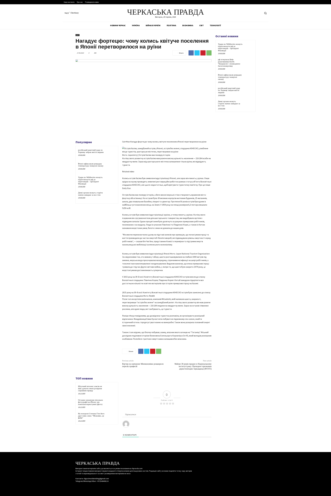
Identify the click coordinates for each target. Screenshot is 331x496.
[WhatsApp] (209, 52)
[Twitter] (260, 13)
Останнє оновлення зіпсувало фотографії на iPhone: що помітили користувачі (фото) (90, 402)
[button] (265, 13)
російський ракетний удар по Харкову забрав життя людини (91, 151)
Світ (77, 35)
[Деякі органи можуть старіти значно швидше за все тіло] (111, 196)
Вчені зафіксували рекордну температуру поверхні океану (90, 165)
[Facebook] (250, 13)
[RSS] (255, 13)
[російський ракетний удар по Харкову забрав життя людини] (111, 153)
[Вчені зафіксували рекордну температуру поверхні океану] (111, 167)
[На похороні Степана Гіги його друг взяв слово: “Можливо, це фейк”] (111, 417)
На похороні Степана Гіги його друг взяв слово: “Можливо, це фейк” (91, 416)
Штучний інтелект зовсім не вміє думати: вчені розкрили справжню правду (90, 388)
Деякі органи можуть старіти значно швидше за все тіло (90, 194)
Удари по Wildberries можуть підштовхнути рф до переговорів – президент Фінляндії (90, 180)
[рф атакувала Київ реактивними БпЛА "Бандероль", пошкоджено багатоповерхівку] (248, 62)
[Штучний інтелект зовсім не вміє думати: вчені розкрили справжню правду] (111, 390)
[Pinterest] (203, 52)
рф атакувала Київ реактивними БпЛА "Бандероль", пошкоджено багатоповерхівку (229, 62)
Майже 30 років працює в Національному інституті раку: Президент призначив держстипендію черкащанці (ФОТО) (193, 366)
